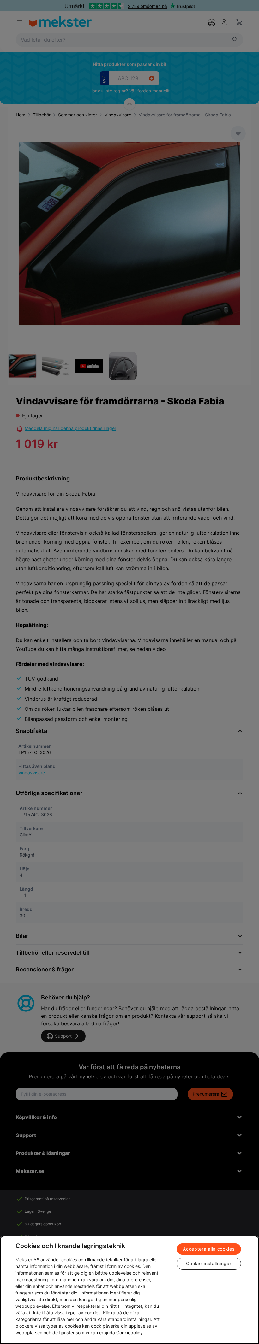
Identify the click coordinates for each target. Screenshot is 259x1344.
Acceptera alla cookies (208, 1249)
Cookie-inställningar (208, 1263)
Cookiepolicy (129, 1332)
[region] (129, 1290)
